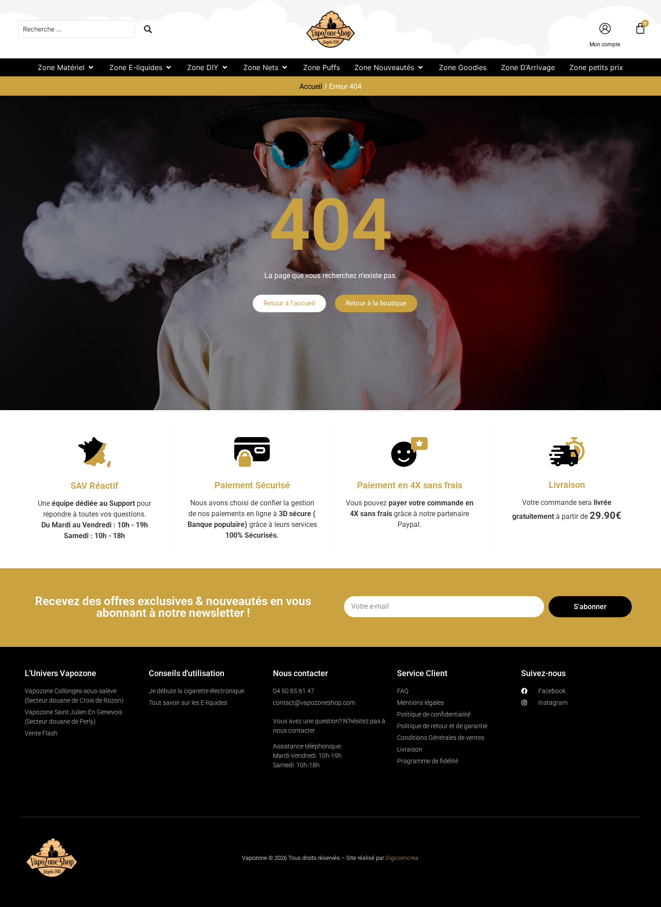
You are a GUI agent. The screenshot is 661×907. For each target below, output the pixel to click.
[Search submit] (147, 29)
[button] (66, 67)
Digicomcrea (401, 857)
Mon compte (605, 44)
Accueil (310, 86)
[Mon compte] (605, 28)
